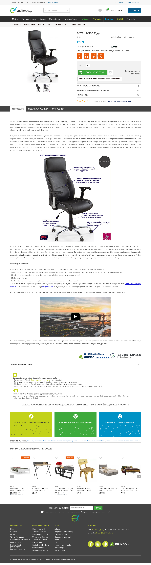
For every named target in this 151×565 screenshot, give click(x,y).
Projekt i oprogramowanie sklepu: (60, 559)
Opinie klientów (38, 548)
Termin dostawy (39, 532)
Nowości (85, 19)
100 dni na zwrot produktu (88, 86)
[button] (68, 10)
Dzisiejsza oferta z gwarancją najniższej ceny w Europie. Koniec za (103, 51)
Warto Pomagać (17, 537)
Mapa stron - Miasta (62, 545)
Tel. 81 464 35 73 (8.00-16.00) (36, 2)
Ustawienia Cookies (40, 537)
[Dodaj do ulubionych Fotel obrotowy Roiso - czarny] (110, 72)
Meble (15, 19)
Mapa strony (59, 550)
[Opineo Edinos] (119, 545)
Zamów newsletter (59, 507)
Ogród (43, 19)
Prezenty (131, 19)
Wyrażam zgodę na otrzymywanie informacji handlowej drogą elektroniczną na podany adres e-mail (76, 512)
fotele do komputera (113, 441)
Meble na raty (38, 542)
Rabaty (57, 540)
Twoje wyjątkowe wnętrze (40, 380)
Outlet (120, 19)
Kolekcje (109, 19)
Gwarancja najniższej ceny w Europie (93, 90)
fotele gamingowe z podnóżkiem (75, 441)
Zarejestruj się (133, 2)
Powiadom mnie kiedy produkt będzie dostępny (99, 79)
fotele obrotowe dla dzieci (130, 441)
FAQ (56, 542)
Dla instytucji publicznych (15, 546)
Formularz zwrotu (17, 549)
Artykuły (57, 529)
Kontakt (21, 2)
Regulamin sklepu (61, 534)
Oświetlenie (54, 19)
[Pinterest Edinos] (105, 545)
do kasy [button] (133, 10)
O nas (14, 2)
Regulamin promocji (62, 537)
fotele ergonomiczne (35, 441)
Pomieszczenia (29, 19)
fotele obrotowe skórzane (52, 441)
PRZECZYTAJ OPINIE (114, 101)
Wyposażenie (70, 19)
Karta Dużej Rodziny (40, 545)
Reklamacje (59, 548)
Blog (12, 529)
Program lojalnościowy (63, 532)
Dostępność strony (40, 550)
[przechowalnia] (101, 10)
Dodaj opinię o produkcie (21, 364)
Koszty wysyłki (38, 529)
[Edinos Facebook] (91, 545)
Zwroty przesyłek (39, 540)
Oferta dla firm (16, 542)
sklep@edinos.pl (53, 2)
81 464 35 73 (98, 529)
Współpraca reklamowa (20, 540)
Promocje (97, 19)
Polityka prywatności (40, 534)
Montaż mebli (82, 95)
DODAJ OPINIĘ (126, 101)
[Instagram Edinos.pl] (98, 545)
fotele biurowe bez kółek (96, 441)
